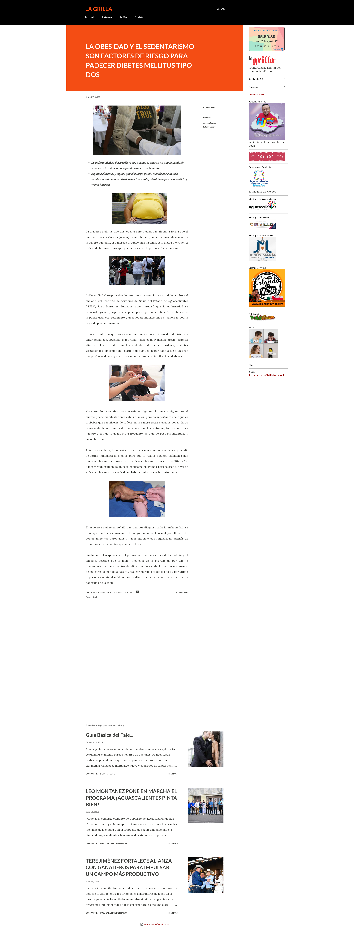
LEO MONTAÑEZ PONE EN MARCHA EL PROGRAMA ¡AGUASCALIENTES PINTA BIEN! (131, 797)
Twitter (123, 17)
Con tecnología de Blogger (157, 924)
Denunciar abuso (257, 94)
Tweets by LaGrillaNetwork (267, 375)
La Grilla (98, 9)
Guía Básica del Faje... (109, 735)
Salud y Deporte (209, 127)
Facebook (89, 17)
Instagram (107, 17)
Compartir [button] (209, 107)
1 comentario (107, 774)
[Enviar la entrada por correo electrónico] (137, 592)
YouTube (139, 17)
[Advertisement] (132, 689)
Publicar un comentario (113, 843)
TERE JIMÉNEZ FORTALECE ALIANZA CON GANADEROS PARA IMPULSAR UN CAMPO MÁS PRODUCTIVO (129, 867)
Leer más (173, 774)
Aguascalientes (209, 123)
